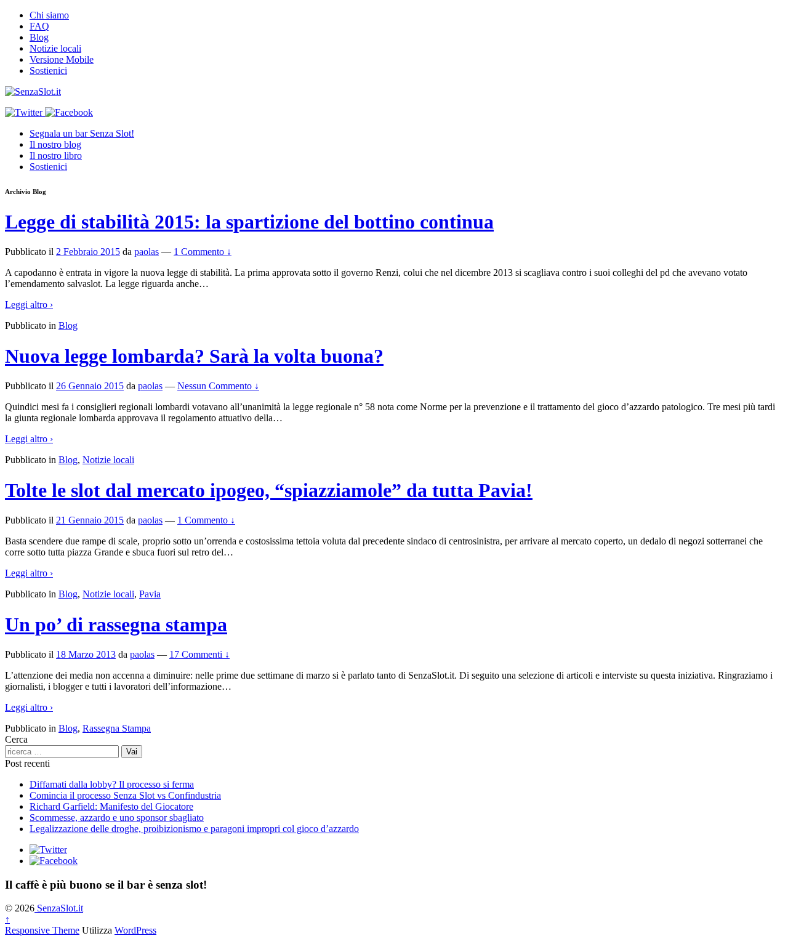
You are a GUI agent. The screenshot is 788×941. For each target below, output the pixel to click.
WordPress (135, 930)
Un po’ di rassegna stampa (116, 624)
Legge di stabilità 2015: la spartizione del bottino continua (249, 222)
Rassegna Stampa (116, 728)
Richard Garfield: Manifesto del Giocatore (111, 806)
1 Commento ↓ (202, 251)
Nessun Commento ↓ (218, 386)
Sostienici (48, 70)
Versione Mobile (62, 59)
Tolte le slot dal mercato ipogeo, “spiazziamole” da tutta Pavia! (269, 490)
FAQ (39, 26)
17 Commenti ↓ (199, 654)
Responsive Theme (42, 930)
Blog (39, 37)
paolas (146, 251)
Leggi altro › (29, 304)
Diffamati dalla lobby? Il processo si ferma (112, 784)
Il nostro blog (55, 144)
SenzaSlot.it (58, 908)
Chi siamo (49, 15)
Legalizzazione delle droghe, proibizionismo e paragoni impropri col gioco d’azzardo (194, 828)
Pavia (150, 594)
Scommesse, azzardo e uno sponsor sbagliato (117, 817)
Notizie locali (55, 48)
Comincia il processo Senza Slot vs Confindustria (125, 795)
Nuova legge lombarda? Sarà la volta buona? (194, 356)
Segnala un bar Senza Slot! (82, 133)
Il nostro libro (56, 155)
